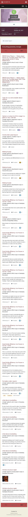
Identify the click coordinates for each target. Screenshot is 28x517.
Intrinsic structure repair (9, 470)
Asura (13, 62)
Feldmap (4, 217)
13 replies (14, 162)
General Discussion (7, 155)
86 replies (18, 412)
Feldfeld (14, 219)
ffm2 (13, 203)
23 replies (14, 393)
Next (22, 50)
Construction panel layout (10, 135)
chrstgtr (4, 62)
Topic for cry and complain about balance (12, 98)
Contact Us (14, 511)
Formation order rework (9, 381)
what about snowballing (9, 400)
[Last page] (25, 51)
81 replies (14, 227)
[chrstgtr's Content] (14, 24)
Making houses (6, 151)
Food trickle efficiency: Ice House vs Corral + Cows (13, 200)
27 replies (12, 111)
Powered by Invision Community (14, 514)
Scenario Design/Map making (9, 220)
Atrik (13, 383)
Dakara (13, 101)
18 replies (18, 483)
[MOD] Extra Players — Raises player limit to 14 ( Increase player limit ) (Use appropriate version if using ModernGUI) (13, 58)
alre (13, 402)
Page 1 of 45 (14, 50)
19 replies (12, 72)
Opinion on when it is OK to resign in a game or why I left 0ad (13, 116)
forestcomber (15, 471)
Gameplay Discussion (7, 102)
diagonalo (14, 119)
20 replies (12, 130)
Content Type (7, 40)
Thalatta (14, 136)
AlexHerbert (15, 153)
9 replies (12, 147)
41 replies (14, 212)
